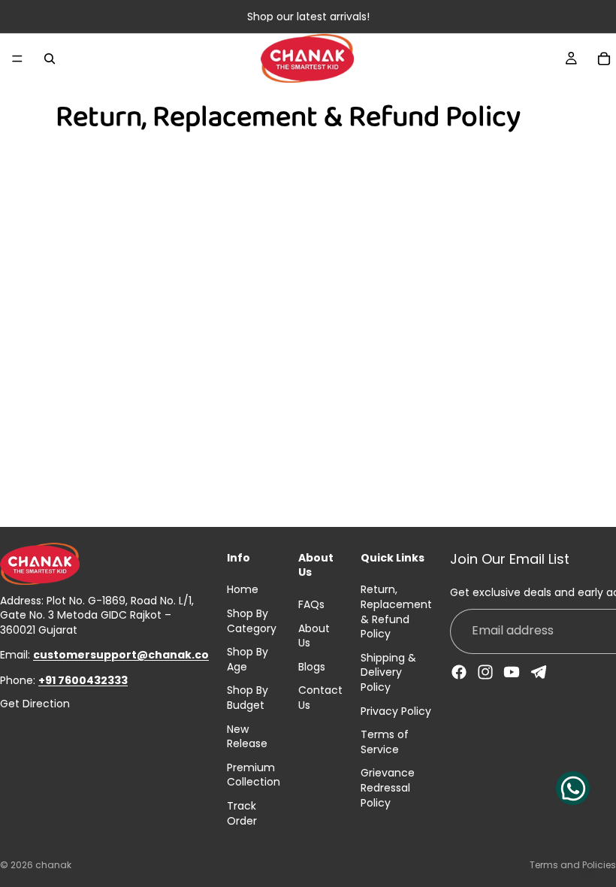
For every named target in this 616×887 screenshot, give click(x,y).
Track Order (242, 813)
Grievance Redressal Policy (388, 787)
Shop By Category (251, 621)
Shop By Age (247, 659)
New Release (247, 737)
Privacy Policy (396, 711)
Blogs (311, 666)
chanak (53, 864)
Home (242, 589)
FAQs (311, 604)
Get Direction (35, 704)
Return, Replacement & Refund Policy (396, 611)
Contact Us (320, 698)
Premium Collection (253, 775)
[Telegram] (539, 672)
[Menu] (17, 58)
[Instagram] (485, 672)
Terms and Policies (573, 865)
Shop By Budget (247, 698)
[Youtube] (512, 672)
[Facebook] (459, 672)
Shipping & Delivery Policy (388, 672)
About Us (314, 636)
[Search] (49, 58)
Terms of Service (385, 742)
